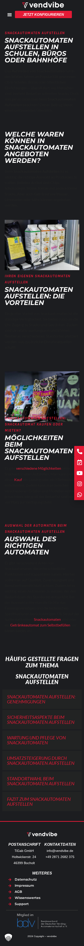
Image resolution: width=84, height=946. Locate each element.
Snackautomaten (47, 619)
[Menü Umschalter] (9, 14)
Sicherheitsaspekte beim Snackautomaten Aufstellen (40, 719)
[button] (42, 699)
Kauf (18, 479)
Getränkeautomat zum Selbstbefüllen (40, 625)
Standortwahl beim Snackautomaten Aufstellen (40, 781)
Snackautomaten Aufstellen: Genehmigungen (41, 699)
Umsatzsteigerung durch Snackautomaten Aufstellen (40, 760)
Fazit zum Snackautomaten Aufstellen (39, 801)
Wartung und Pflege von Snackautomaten (36, 740)
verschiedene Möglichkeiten (38, 468)
